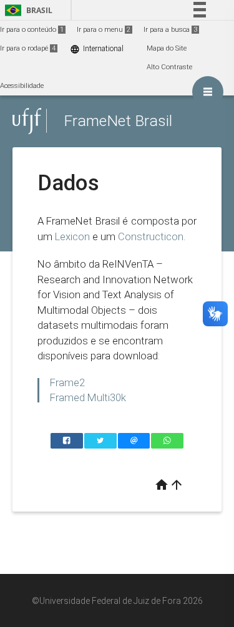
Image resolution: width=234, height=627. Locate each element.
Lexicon (72, 236)
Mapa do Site (167, 48)
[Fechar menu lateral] (207, 91)
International (97, 49)
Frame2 (67, 382)
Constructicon (150, 236)
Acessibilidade (22, 86)
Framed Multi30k (88, 397)
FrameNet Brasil (118, 121)
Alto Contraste (169, 67)
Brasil (26, 10)
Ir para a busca (170, 30)
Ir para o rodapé (28, 48)
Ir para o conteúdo (32, 30)
